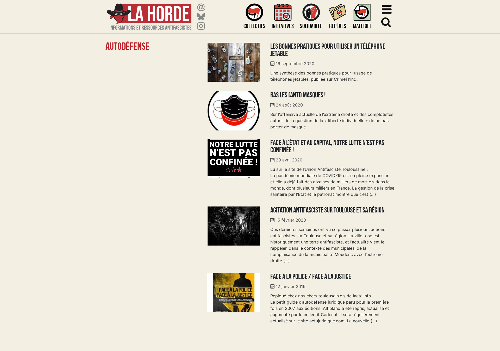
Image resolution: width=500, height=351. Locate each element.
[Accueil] (149, 13)
